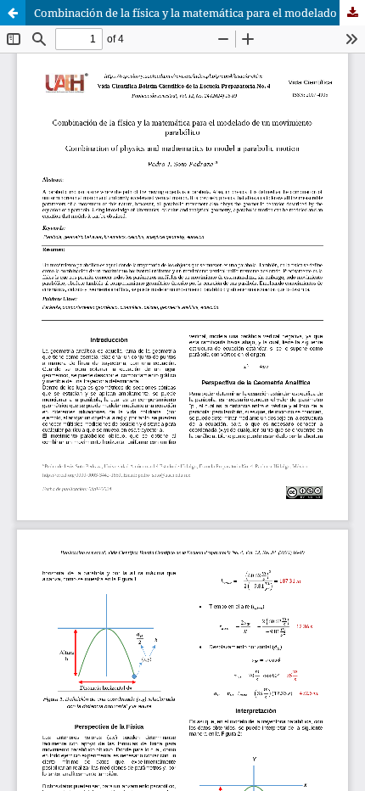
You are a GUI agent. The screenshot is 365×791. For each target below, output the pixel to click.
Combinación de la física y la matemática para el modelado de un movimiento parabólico (199, 12)
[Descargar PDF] (352, 12)
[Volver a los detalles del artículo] (12, 12)
